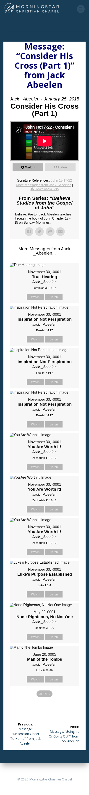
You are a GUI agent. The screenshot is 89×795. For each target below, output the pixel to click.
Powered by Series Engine (44, 706)
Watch (29, 167)
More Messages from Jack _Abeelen (43, 185)
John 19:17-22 (61, 180)
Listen (62, 167)
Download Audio (47, 189)
